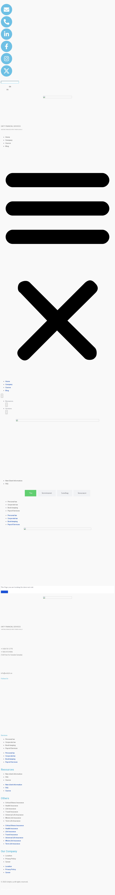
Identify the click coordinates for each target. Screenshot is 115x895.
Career (7, 862)
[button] (57, 263)
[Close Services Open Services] (6, 412)
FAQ (6, 484)
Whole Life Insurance (13, 818)
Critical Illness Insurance (14, 803)
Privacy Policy (10, 859)
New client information (13, 774)
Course (8, 143)
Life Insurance (10, 809)
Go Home (4, 592)
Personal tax (12, 502)
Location (8, 856)
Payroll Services (14, 511)
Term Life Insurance (12, 821)
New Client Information (13, 481)
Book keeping (13, 508)
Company (8, 140)
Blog (7, 146)
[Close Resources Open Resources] (6, 405)
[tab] (30, 493)
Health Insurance (11, 806)
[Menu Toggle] (2, 396)
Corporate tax (13, 505)
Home (7, 137)
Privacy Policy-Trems (8, 889)
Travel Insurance (11, 812)
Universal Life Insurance (14, 815)
